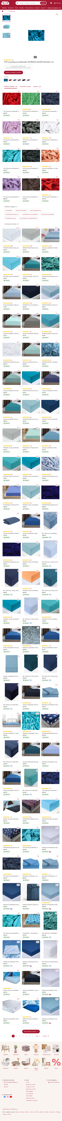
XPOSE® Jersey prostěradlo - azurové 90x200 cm (17, 276)
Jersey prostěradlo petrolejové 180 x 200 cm (35, 762)
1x (30, 702)
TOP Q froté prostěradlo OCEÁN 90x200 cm (35, 847)
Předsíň (46, 1068)
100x (50, 331)
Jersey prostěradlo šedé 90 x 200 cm (33, 333)
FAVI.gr (5, 1114)
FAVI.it (42, 1112)
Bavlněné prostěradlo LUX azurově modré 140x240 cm (38, 876)
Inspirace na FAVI (31, 1089)
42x (11, 303)
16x (50, 788)
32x (31, 560)
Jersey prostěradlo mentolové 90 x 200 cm (15, 390)
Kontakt (6, 1084)
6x (12, 59)
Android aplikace (54, 1082)
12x (50, 817)
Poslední (45, 1036)
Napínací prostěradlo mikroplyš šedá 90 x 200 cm (37, 647)
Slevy (56, 1068)
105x (31, 303)
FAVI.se (46, 1112)
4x (49, 388)
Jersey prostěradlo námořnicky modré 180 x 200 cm (37, 704)
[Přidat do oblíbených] (18, 91)
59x (11, 474)
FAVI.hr (37, 1112)
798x (31, 245)
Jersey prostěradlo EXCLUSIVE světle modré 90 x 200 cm (19, 676)
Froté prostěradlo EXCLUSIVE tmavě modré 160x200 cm (19, 647)
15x (50, 166)
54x (50, 502)
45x (31, 388)
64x (31, 417)
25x (31, 274)
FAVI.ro (27, 1112)
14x (11, 645)
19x (50, 702)
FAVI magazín (29, 1091)
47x (30, 588)
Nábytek (4, 8)
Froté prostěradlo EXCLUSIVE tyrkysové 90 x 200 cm (38, 276)
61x (30, 331)
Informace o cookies (31, 1100)
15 (38, 713)
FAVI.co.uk (52, 1112)
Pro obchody (29, 1093)
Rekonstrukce (29, 8)
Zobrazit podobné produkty (13, 72)
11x (50, 195)
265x (50, 245)
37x (31, 445)
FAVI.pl (22, 1112)
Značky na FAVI (30, 1086)
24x (31, 166)
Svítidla (21, 8)
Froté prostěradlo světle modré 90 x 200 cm (16, 305)
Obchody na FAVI (30, 1084)
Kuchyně (36, 8)
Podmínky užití (30, 1098)
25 (38, 228)
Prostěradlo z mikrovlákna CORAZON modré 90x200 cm (38, 933)
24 (38, 513)
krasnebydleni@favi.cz (11, 1082)
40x (11, 531)
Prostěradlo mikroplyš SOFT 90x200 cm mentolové (37, 447)
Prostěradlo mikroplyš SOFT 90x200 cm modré (16, 505)
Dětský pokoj (36, 1069)
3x (30, 874)
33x (31, 137)
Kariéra (6, 1086)
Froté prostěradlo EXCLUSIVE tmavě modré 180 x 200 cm (19, 790)
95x (31, 531)
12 (18, 256)
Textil (16, 8)
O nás (27, 1082)
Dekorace (11, 8)
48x (31, 502)
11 (57, 913)
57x (11, 360)
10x (11, 845)
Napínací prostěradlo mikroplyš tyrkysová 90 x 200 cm (38, 733)
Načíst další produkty (30, 1031)
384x (12, 245)
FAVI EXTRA (29, 1095)
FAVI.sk (17, 1112)
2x (30, 109)
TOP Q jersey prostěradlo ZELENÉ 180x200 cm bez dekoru (39, 111)
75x (11, 417)
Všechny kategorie (53, 8)
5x (30, 360)
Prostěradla (12, 11)
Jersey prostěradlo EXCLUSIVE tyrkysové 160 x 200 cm (19, 419)
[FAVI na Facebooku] (4, 1097)
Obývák (16, 1068)
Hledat (43, 3)
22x (11, 502)
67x (50, 303)
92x (11, 331)
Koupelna (43, 8)
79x (50, 360)
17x (11, 137)
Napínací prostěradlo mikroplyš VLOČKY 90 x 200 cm (18, 1019)
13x (11, 731)
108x (50, 417)
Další (37, 1036)
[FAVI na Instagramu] (7, 1097)
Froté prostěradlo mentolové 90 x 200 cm (15, 333)
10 (57, 256)
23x (50, 474)
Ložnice (26, 1068)
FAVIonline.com (7, 1109)
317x (12, 274)
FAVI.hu (32, 1112)
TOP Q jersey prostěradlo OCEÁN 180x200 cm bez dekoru (19, 168)
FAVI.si (9, 1114)
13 (18, 228)
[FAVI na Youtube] (11, 1097)
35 (57, 228)
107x (50, 274)
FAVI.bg (58, 1112)
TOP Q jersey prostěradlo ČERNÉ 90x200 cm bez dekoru (39, 168)
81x (30, 474)
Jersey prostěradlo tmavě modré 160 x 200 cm (36, 533)
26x (50, 137)
